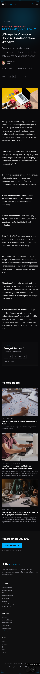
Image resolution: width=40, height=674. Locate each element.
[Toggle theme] (33, 4)
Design (4, 68)
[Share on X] (10, 76)
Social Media (5, 598)
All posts (7, 21)
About (3, 650)
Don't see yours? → (7, 631)
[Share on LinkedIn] (14, 76)
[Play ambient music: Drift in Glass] (28, 669)
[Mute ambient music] (33, 669)
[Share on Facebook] (17, 76)
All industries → (6, 628)
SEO (3, 593)
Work (3, 641)
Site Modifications (7, 590)
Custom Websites (7, 587)
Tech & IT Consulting (8, 604)
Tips (35, 68)
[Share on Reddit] (21, 76)
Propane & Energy (7, 620)
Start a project (10, 546)
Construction (5, 625)
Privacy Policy (14, 667)
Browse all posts (20, 26)
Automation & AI (6, 606)
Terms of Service (25, 667)
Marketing (12, 68)
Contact (4, 652)
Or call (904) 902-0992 (12, 550)
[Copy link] (29, 76)
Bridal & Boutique (7, 623)
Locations (4, 644)
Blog (3, 647)
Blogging (4, 601)
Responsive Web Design (25, 68)
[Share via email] (25, 76)
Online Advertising (7, 595)
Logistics (4, 617)
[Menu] (37, 4)
